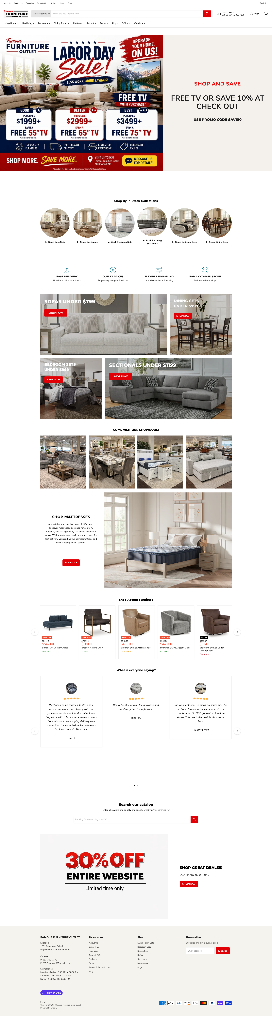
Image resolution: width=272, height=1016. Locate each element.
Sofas (140, 955)
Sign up (222, 951)
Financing (30, 3)
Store (62, 3)
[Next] (237, 632)
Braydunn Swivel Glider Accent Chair (212, 649)
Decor (103, 23)
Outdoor (139, 23)
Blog (70, 3)
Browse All (71, 562)
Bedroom (43, 23)
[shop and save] (81, 103)
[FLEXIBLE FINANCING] (159, 276)
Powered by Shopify (48, 1008)
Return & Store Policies (99, 967)
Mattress (77, 23)
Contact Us (18, 3)
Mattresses (142, 963)
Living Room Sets (145, 942)
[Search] (207, 13)
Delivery (54, 3)
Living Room (10, 23)
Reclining (27, 23)
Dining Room (61, 23)
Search (43, 1002)
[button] (255, 13)
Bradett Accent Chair (92, 647)
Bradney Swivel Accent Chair (135, 647)
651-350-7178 (50, 959)
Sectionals (142, 959)
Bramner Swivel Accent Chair (175, 647)
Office (125, 23)
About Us (7, 3)
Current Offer (42, 3)
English (263, 3)
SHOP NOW (188, 883)
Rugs (115, 23)
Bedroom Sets (144, 946)
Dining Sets (142, 951)
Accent (91, 23)
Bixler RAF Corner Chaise (55, 647)
